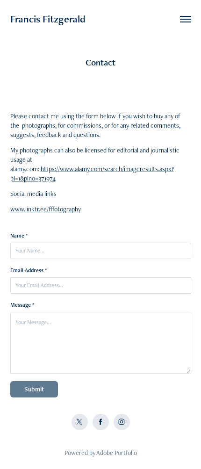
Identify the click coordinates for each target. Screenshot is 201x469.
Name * (19, 235)
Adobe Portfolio (116, 452)
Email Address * (28, 270)
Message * (22, 305)
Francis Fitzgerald (48, 19)
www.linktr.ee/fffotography (45, 209)
